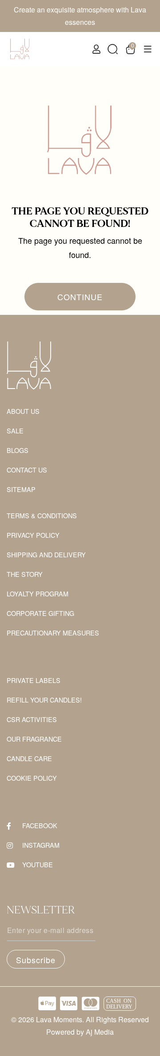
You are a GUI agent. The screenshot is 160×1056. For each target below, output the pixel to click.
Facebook (39, 826)
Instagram (41, 845)
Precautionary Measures (53, 633)
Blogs (17, 450)
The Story (25, 574)
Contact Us (27, 470)
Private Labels (33, 680)
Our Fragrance (34, 739)
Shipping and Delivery (46, 555)
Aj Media (100, 1032)
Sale (15, 431)
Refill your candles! (44, 700)
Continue (80, 296)
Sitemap (21, 489)
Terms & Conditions (42, 516)
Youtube (37, 865)
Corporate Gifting (40, 613)
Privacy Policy (33, 535)
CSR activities (32, 719)
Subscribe (36, 959)
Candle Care (29, 758)
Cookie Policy (32, 778)
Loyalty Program (37, 594)
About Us (23, 411)
